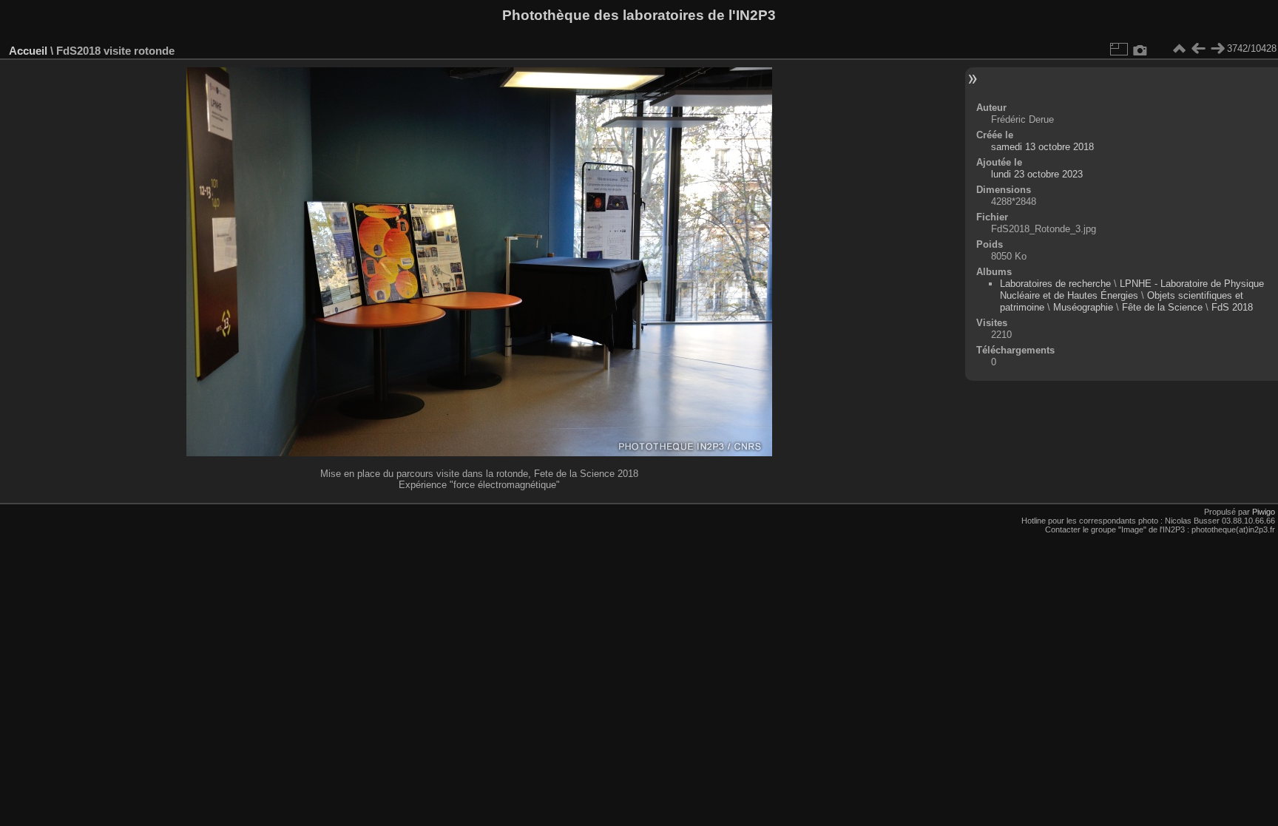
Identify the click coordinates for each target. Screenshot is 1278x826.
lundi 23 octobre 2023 (1037, 174)
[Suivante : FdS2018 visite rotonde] (1217, 48)
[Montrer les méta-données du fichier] (1140, 48)
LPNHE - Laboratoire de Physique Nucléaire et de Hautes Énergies (1132, 289)
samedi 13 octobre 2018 (1042, 146)
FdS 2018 (1232, 307)
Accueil (28, 50)
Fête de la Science (1162, 307)
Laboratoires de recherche (1055, 283)
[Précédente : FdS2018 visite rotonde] (1198, 48)
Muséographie (1083, 307)
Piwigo (1263, 511)
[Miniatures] (1179, 48)
